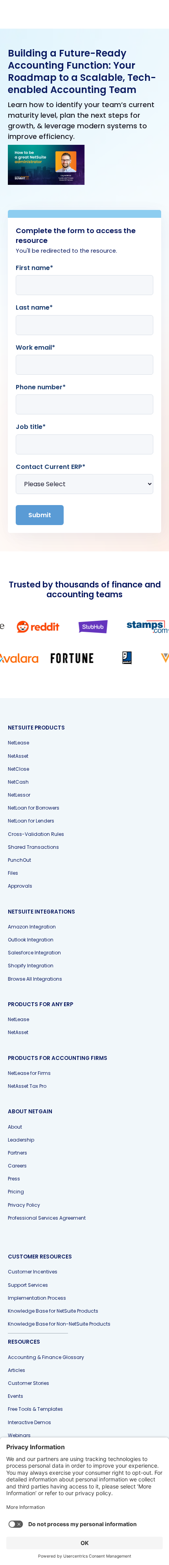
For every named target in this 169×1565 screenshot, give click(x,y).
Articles (16, 1370)
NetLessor (19, 795)
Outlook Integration (30, 939)
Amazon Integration (32, 926)
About (15, 1127)
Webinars (19, 1435)
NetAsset (18, 756)
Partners (17, 1152)
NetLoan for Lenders (31, 820)
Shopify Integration (30, 965)
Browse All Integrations (35, 979)
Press (14, 1178)
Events (15, 1396)
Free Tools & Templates (35, 1409)
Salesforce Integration (34, 952)
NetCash (18, 782)
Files (13, 873)
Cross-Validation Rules (36, 834)
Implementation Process (37, 1298)
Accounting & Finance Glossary (46, 1357)
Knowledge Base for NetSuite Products (53, 1311)
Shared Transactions (33, 847)
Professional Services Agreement (47, 1218)
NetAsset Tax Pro (27, 1086)
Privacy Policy (24, 1205)
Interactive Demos (29, 1422)
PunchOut (19, 860)
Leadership (21, 1139)
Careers (17, 1165)
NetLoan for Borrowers (33, 807)
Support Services (28, 1285)
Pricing (16, 1191)
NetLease (18, 742)
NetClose (18, 769)
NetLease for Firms (29, 1073)
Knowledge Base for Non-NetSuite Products (59, 1324)
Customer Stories (28, 1383)
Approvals (20, 886)
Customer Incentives (32, 1271)
